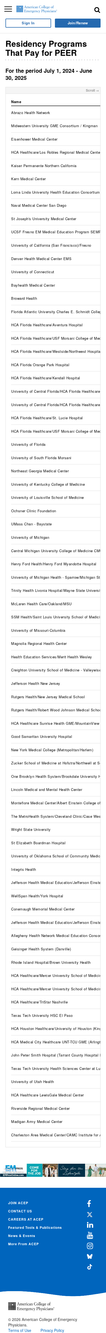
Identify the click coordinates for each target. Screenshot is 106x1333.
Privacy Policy (52, 1330)
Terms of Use (19, 1330)
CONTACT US (20, 1211)
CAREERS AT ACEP (25, 1219)
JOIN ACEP (18, 1202)
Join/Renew (78, 22)
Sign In (28, 22)
